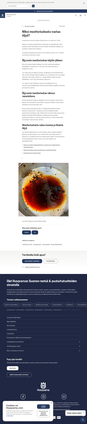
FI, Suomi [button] (8, 16)
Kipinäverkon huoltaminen (32, 153)
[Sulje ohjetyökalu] (83, 412)
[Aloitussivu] (2, 15)
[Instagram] (43, 396)
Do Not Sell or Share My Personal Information (43, 413)
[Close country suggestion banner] (84, 3)
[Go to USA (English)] (33, 6)
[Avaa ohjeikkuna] (83, 420)
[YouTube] (64, 396)
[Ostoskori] (81, 15)
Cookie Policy (10, 415)
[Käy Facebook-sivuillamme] (23, 396)
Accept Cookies (43, 406)
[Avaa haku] (76, 15)
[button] (43, 189)
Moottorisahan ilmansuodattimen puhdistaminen (40, 150)
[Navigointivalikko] (85, 15)
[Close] (51, 403)
